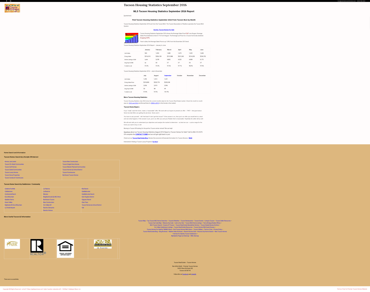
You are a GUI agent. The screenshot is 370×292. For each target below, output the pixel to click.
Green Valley (8, 202)
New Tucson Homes (221, 231)
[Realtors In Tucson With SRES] (103, 244)
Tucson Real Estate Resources (183, 227)
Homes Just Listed (10, 161)
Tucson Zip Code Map (154, 223)
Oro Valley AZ (47, 205)
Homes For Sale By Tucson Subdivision (185, 234)
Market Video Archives (176, 231)
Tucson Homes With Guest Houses (204, 227)
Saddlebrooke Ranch (88, 194)
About (182, 8)
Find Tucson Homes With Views (182, 229)
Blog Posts (208, 8)
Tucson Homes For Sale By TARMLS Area (159, 229)
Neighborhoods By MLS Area (52, 197)
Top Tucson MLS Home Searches (157, 221)
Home (175, 8)
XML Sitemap (195, 236)
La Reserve (46, 191)
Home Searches (194, 8)
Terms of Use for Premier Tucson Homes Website (352, 289)
